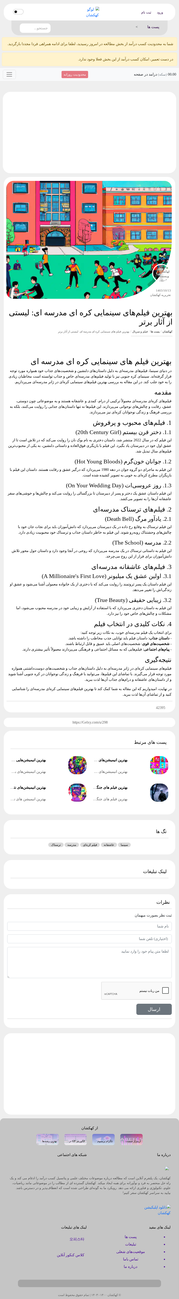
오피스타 (76, 1239)
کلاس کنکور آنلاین (70, 1255)
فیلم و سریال (140, 331)
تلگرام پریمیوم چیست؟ (103, 1141)
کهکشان (167, 331)
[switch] (18, 11)
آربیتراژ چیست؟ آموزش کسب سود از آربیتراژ (131, 1141)
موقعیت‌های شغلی (130, 1252)
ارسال (154, 1009)
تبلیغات (130, 1244)
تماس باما (130, 1259)
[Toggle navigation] (9, 74)
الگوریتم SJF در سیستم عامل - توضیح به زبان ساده (75, 1141)
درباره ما (130, 1267)
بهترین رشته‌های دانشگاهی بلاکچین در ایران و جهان (47, 1141)
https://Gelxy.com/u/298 (90, 722)
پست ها (155, 331)
